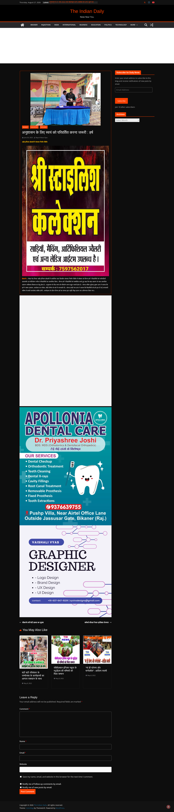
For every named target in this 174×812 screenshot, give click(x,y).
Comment (25, 709)
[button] (136, 25)
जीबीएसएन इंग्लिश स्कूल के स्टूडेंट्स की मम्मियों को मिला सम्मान (65, 670)
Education (96, 25)
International (69, 25)
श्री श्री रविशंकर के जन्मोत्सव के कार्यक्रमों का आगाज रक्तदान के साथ (33, 675)
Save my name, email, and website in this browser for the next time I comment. (58, 776)
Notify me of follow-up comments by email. (41, 784)
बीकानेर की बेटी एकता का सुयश (33, 622)
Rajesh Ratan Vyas (42, 138)
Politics (108, 25)
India (56, 25)
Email (23, 752)
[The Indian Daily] (22, 25)
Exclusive (44, 127)
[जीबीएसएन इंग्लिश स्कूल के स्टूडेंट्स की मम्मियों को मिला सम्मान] (65, 637)
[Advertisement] (87, 45)
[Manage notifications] (168, 807)
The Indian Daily (87, 11)
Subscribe (121, 101)
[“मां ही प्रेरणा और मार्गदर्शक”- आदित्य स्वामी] (97, 637)
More (132, 25)
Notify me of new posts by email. (37, 787)
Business (83, 25)
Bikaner (34, 25)
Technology (121, 25)
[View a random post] (151, 25)
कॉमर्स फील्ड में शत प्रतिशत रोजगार (97, 622)
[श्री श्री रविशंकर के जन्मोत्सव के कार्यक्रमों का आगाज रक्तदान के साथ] (34, 637)
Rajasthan (46, 25)
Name (23, 741)
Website (23, 764)
